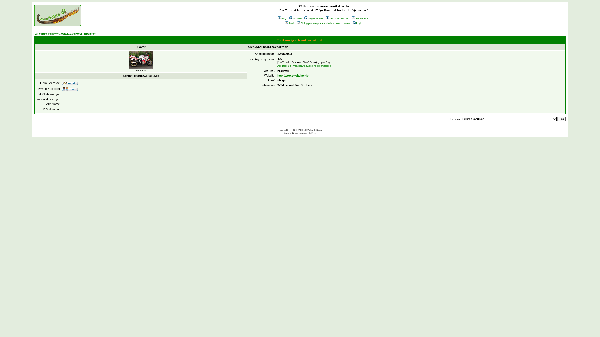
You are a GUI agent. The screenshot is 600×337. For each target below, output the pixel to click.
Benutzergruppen (339, 18)
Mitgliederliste (315, 18)
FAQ (284, 18)
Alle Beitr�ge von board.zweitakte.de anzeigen (304, 65)
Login (359, 23)
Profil (291, 23)
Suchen (297, 18)
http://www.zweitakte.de (293, 75)
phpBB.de (312, 133)
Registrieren (362, 18)
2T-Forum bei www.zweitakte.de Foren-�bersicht (65, 33)
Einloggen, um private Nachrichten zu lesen (325, 23)
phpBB (293, 130)
